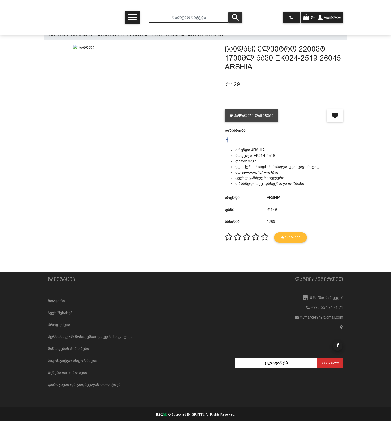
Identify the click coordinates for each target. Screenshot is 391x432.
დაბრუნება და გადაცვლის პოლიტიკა (84, 384)
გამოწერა (330, 362)
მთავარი (56, 301)
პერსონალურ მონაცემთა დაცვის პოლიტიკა (90, 337)
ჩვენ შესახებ (60, 313)
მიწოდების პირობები (68, 349)
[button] (227, 140)
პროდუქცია (59, 325)
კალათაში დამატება (253, 116)
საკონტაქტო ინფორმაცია (72, 360)
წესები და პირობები (67, 372)
